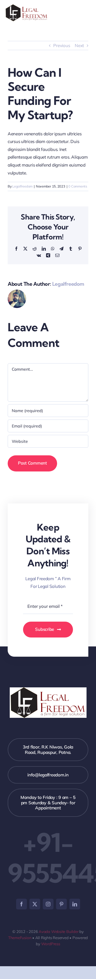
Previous (61, 45)
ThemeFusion (19, 937)
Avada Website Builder (58, 931)
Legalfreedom (22, 186)
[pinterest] (61, 904)
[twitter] (34, 904)
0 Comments (77, 186)
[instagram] (48, 904)
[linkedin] (74, 904)
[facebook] (21, 904)
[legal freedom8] (26, 6)
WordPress (50, 943)
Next (79, 45)
